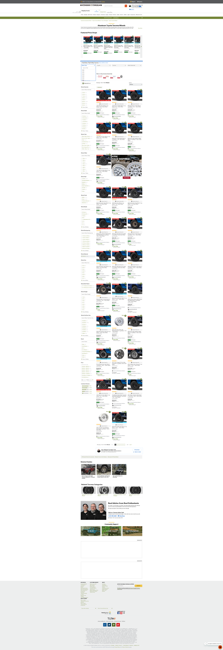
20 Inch (83, 101)
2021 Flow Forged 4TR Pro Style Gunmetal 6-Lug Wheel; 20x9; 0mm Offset (119, 363)
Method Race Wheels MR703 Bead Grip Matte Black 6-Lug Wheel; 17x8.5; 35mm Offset (135, 300)
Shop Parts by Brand (84, 589)
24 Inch (83, 105)
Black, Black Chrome (86, 136)
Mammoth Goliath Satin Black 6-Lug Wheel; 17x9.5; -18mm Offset (119, 299)
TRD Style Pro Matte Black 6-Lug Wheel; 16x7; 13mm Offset (119, 106)
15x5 (83, 272)
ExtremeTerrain (117, 621)
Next (130, 444)
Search (126, 6)
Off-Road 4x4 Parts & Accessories (88, 456)
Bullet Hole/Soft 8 (85, 185)
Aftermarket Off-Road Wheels (113, 456)
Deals (82, 14)
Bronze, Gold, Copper (86, 138)
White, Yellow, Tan (85, 148)
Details (103, 1)
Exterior (114, 14)
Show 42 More (85, 335)
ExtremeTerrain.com (91, 5)
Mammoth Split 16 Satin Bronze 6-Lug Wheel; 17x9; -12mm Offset (135, 234)
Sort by (130, 82)
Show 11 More (85, 130)
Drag (83, 191)
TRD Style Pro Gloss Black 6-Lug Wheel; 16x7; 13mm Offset (103, 137)
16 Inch (83, 94)
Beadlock (84, 182)
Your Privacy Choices (128, 645)
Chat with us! (92, 589)
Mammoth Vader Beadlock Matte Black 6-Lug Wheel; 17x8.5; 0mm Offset (108, 47)
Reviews (103, 591)
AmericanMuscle (101, 621)
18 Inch (83, 97)
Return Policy (92, 586)
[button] (131, 9)
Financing (82, 592)
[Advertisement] (111, 550)
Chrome (83, 143)
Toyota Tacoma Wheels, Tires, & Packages (100, 20)
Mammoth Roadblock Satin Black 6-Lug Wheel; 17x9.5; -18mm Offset (135, 267)
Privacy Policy (132, 588)
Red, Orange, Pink (85, 147)
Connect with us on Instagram (124, 613)
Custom (83, 178)
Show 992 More (86, 311)
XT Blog (82, 594)
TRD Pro (83, 189)
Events (82, 587)
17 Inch (83, 96)
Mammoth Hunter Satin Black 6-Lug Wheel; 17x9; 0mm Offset (118, 47)
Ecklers (123, 621)
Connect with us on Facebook (118, 613)
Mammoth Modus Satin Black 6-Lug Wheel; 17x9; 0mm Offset (103, 267)
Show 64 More (85, 280)
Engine (107, 14)
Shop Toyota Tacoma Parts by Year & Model (85, 601)
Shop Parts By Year (84, 588)
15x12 (83, 267)
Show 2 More (85, 107)
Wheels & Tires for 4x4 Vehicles (101, 456)
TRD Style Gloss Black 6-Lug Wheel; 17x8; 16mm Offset (102, 106)
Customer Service (93, 588)
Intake (118, 14)
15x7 (83, 278)
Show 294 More (86, 250)
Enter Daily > (116, 17)
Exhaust (110, 14)
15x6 (83, 276)
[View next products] (141, 46)
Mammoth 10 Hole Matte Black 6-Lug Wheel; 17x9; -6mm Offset (98, 47)
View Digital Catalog (84, 597)
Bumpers (98, 14)
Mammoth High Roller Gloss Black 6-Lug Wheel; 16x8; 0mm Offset (139, 47)
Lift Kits (125, 14)
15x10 (83, 265)
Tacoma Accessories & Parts (86, 20)
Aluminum (84, 256)
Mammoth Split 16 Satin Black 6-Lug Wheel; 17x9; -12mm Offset (88, 47)
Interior (121, 14)
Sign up (138, 585)
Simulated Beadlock (85, 180)
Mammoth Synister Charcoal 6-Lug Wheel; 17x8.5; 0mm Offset (103, 332)
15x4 (83, 269)
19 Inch (83, 99)
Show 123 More (86, 359)
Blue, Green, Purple (85, 145)
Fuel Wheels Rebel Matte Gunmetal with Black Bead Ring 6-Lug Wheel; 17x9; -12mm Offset (119, 396)
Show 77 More (85, 173)
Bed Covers (90, 14)
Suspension (132, 14)
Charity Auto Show (105, 588)
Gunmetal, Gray (85, 141)
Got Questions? (93, 587)
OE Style (83, 187)
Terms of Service (125, 647)
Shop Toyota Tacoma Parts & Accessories (84, 604)
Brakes (94, 14)
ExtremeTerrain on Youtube (121, 613)
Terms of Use (92, 592)
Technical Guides (84, 593)
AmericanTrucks (109, 621)
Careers (103, 587)
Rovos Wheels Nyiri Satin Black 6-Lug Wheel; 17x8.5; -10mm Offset (103, 365)
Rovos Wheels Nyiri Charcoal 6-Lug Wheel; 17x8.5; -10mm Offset (135, 365)
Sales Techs (104, 590)
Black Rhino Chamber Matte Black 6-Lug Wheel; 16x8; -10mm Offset (135, 396)
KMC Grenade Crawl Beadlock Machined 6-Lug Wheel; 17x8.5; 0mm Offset (102, 429)
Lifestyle (85, 14)
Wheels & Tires (139, 14)
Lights (128, 14)
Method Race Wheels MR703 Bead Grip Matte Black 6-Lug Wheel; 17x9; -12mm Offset (103, 235)
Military (83, 184)
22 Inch (83, 103)
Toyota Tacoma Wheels (113, 20)
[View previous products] (82, 46)
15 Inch (83, 92)
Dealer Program (105, 589)
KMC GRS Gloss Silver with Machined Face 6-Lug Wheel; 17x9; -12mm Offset (119, 330)
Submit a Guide (105, 586)
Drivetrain (103, 14)
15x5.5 (83, 274)
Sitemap (112, 645)
